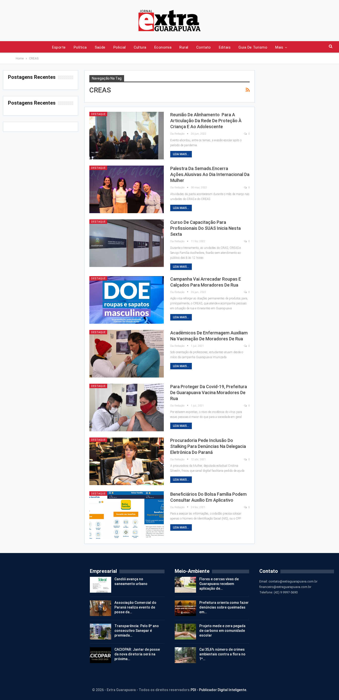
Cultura (140, 47)
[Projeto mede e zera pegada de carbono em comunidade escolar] (185, 632)
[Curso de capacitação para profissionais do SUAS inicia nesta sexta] (126, 243)
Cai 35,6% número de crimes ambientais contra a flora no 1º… (222, 654)
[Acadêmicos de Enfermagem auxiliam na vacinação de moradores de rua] (126, 354)
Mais (279, 47)
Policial (119, 47)
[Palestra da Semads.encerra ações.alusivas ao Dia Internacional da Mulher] (126, 189)
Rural (183, 47)
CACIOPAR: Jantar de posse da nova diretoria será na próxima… (137, 654)
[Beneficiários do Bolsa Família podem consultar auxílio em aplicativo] (126, 515)
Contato (203, 47)
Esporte (59, 47)
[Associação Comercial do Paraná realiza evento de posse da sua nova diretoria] (100, 608)
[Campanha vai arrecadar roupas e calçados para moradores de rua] (126, 300)
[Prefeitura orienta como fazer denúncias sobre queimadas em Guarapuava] (185, 608)
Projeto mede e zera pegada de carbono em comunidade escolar (222, 630)
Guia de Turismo (252, 47)
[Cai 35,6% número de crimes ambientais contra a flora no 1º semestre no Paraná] (185, 655)
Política (80, 47)
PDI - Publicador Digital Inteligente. (219, 690)
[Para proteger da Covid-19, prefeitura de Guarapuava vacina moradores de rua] (126, 407)
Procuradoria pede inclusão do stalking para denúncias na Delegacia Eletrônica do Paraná (208, 446)
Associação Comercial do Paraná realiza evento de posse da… (135, 607)
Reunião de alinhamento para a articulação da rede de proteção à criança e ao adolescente (205, 120)
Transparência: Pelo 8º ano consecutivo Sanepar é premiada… (136, 630)
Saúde (100, 47)
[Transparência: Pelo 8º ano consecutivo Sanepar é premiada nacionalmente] (100, 632)
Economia (163, 47)
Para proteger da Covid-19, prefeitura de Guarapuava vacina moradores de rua (208, 392)
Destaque (98, 114)
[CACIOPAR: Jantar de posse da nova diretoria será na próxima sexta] (100, 655)
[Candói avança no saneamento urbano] (100, 585)
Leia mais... (181, 154)
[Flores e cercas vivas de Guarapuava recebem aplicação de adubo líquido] (185, 585)
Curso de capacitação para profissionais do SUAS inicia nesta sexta (205, 228)
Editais (225, 47)
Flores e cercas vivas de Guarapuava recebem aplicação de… (219, 583)
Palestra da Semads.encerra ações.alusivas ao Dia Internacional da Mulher (209, 174)
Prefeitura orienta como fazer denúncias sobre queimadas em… (224, 607)
